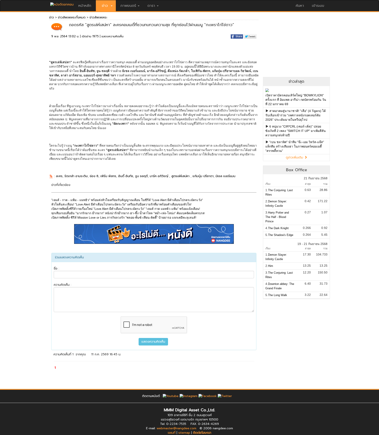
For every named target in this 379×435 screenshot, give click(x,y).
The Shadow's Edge (280, 235)
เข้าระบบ (318, 5)
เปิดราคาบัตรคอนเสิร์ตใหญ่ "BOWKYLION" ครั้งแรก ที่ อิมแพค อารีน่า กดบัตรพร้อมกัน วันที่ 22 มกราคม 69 (295, 99)
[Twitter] (225, 396)
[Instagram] (188, 396)
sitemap (184, 432)
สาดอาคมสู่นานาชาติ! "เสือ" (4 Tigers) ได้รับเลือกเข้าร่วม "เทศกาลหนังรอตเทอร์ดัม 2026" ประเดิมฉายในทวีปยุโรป (295, 115)
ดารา (151, 5)
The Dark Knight (278, 228)
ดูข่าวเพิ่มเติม (295, 157)
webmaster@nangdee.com (176, 428)
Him (270, 266)
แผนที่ (171, 432)
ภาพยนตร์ (128, 5)
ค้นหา (300, 5)
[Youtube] (171, 396)
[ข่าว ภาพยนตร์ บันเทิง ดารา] (62, 3)
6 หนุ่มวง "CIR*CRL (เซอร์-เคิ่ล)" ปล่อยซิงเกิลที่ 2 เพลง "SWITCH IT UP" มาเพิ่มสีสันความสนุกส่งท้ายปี (295, 131)
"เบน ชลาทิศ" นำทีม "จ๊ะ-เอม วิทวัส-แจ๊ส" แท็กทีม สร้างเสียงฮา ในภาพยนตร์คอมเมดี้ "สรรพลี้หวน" (294, 146)
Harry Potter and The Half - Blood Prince (277, 217)
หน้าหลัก (85, 5)
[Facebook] (207, 396)
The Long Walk (277, 295)
